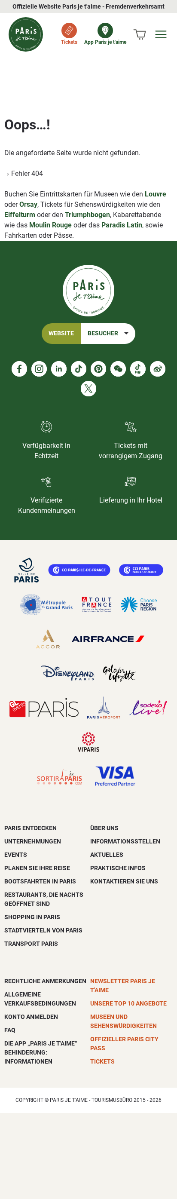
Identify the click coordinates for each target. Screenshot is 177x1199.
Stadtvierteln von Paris (43, 930)
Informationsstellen (125, 841)
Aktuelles (106, 854)
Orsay (28, 204)
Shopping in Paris (32, 917)
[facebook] (19, 369)
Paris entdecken (30, 828)
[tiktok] (78, 369)
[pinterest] (98, 369)
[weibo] (157, 369)
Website (61, 333)
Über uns (104, 828)
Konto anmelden (31, 1016)
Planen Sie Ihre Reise (37, 868)
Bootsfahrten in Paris (40, 881)
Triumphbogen (87, 215)
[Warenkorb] (139, 34)
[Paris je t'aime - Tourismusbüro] (26, 34)
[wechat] (118, 369)
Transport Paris (31, 943)
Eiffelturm (19, 215)
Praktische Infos (118, 868)
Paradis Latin (121, 225)
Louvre (155, 194)
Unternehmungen (32, 841)
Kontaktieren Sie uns (124, 881)
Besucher (103, 333)
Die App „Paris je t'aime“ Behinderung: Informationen (40, 1052)
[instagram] (39, 369)
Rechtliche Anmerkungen (45, 981)
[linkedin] (59, 369)
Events (15, 854)
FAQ (9, 1030)
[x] (88, 388)
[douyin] (138, 369)
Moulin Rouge (50, 225)
